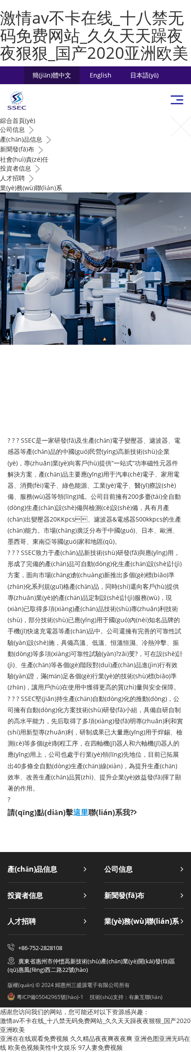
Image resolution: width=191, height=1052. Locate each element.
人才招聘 (22, 921)
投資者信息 (25, 896)
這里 (80, 812)
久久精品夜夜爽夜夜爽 (101, 1038)
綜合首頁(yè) (17, 120)
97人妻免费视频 (100, 1047)
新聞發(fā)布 (124, 896)
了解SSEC (147, 409)
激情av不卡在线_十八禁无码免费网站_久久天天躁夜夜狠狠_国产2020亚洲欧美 (94, 35)
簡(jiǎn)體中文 (51, 75)
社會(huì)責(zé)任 (24, 159)
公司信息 (118, 869)
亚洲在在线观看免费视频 (34, 1038)
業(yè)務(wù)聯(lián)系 (31, 187)
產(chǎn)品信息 (32, 869)
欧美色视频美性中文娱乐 (42, 1047)
